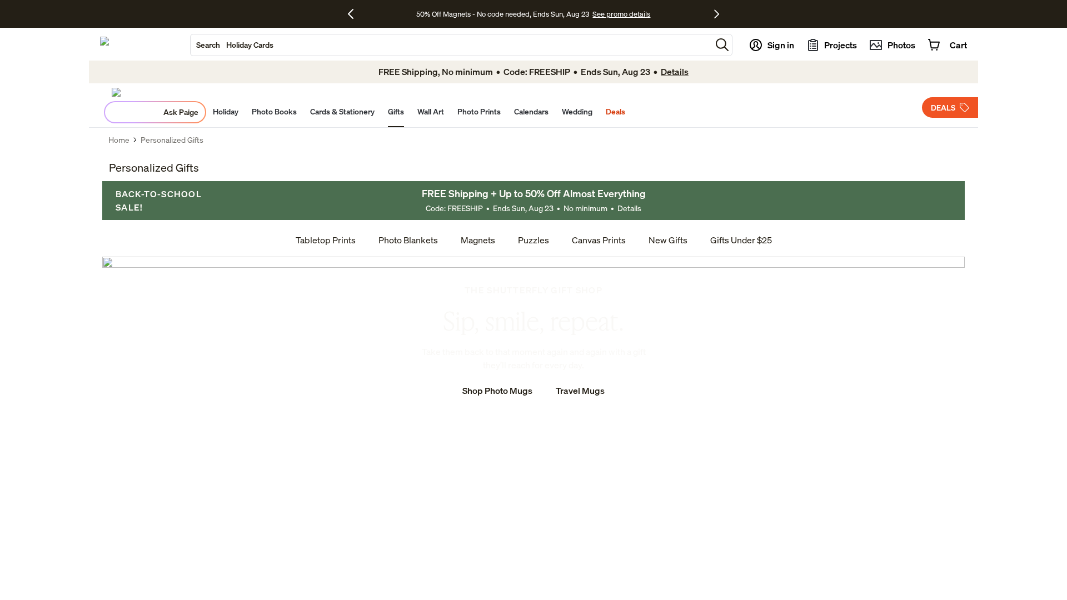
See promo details (621, 14)
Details (629, 208)
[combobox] (451, 45)
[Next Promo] (716, 13)
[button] (722, 44)
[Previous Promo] (355, 14)
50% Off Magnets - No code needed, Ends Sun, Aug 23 (502, 14)
